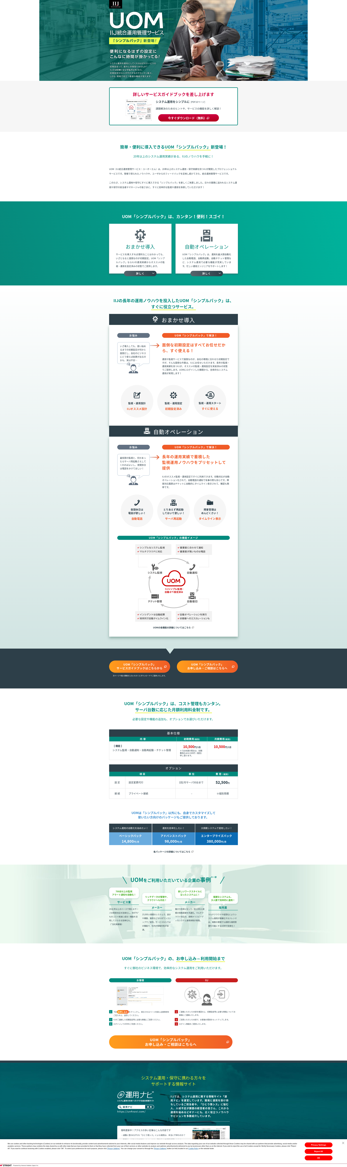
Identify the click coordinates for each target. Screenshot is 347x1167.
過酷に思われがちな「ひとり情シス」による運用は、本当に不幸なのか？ (154, 1135)
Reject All (318, 1151)
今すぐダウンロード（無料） (187, 118)
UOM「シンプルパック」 (140, 666)
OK (318, 1158)
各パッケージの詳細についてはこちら (171, 851)
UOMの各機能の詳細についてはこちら (172, 627)
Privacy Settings (318, 1145)
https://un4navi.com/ (131, 1111)
